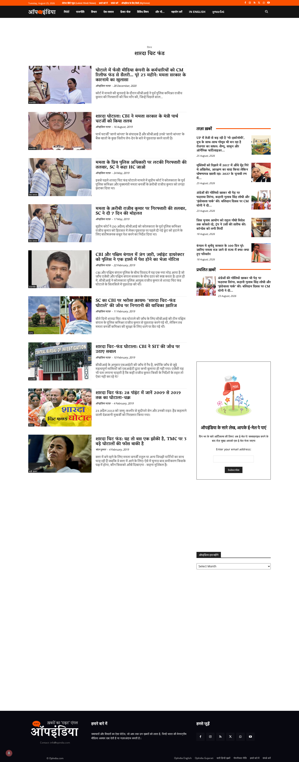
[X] (259, 3)
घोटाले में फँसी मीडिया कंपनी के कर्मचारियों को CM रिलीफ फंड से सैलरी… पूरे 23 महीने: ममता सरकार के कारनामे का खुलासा (141, 75)
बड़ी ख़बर (33, 471)
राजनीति (32, 102)
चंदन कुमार (101, 449)
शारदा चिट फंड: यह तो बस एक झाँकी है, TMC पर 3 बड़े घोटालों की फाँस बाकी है (141, 441)
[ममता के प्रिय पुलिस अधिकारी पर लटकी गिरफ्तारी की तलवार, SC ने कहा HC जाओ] (60, 177)
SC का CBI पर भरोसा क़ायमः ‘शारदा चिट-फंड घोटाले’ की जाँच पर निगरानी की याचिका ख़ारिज (136, 303)
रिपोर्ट (31, 425)
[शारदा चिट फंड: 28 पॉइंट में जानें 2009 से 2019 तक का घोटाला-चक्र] (60, 408)
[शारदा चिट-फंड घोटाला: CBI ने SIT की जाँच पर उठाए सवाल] (60, 361)
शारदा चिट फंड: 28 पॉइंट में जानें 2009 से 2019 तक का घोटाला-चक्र (138, 395)
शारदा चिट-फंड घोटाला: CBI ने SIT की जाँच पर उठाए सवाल (138, 349)
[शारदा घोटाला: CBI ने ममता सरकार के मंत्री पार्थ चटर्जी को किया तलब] (60, 131)
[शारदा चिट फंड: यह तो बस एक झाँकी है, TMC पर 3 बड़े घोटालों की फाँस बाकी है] (60, 454)
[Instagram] (250, 3)
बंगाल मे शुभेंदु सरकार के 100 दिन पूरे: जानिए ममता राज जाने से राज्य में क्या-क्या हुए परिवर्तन (222, 250)
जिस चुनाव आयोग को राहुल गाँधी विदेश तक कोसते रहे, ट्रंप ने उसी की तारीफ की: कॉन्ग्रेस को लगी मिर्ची (221, 225)
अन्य (31, 332)
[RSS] (254, 3)
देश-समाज (33, 194)
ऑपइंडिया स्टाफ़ (103, 86)
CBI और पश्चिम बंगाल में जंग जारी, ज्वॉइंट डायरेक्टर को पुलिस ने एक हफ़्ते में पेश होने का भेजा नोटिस (140, 257)
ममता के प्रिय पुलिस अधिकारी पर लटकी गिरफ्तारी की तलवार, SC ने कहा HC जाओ (141, 165)
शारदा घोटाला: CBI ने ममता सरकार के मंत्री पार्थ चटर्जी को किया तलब (137, 119)
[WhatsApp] (263, 3)
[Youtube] (268, 3)
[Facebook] (245, 3)
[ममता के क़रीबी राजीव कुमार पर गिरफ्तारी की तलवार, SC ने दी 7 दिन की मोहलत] (60, 223)
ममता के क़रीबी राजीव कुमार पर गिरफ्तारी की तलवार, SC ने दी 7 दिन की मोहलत (141, 211)
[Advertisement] (233, 515)
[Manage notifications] (9, 753)
